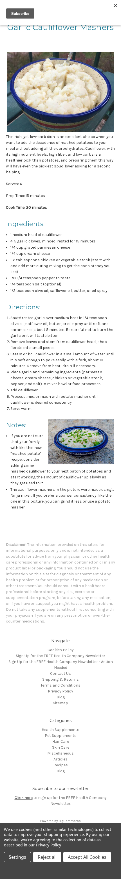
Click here (24, 797)
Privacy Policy (60, 691)
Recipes (60, 765)
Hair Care (60, 741)
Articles (60, 759)
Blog (61, 697)
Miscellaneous (60, 753)
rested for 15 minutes (76, 241)
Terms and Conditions (60, 685)
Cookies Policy (61, 650)
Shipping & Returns (60, 679)
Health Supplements (60, 729)
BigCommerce (70, 821)
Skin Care (60, 747)
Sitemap (60, 703)
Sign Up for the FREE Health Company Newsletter (60, 655)
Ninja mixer (20, 495)
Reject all (47, 857)
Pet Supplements (61, 735)
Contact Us (60, 673)
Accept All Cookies (87, 857)
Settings (17, 857)
